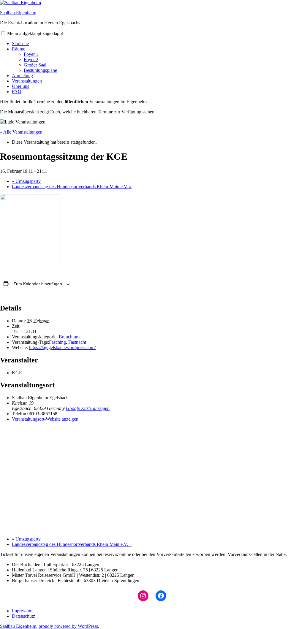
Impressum (22, 610)
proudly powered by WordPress (68, 626)
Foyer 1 (31, 54)
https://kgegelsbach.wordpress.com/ (62, 347)
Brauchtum (69, 336)
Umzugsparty (26, 181)
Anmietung (22, 75)
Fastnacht (77, 342)
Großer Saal (35, 64)
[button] (3, 33)
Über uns (20, 86)
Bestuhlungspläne (40, 70)
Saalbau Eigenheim (18, 12)
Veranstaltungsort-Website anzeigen (45, 419)
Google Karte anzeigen (88, 408)
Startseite (20, 43)
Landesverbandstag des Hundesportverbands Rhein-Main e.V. (72, 186)
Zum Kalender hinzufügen (37, 283)
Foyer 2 (31, 59)
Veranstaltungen (27, 80)
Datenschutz (23, 616)
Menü (35, 33)
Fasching (57, 342)
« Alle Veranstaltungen (21, 131)
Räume (18, 48)
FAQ (16, 91)
